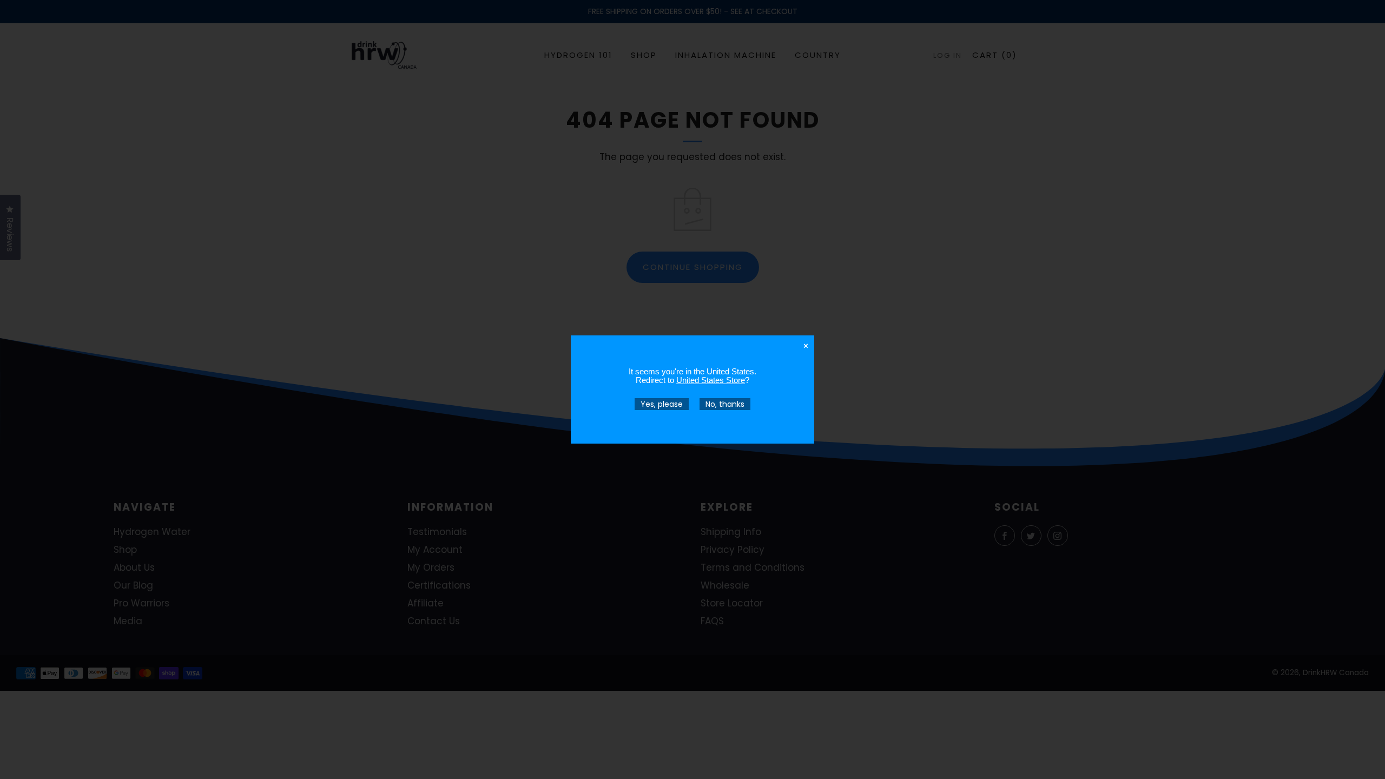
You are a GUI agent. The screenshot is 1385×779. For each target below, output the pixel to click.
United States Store (710, 380)
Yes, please (662, 404)
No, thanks (724, 404)
